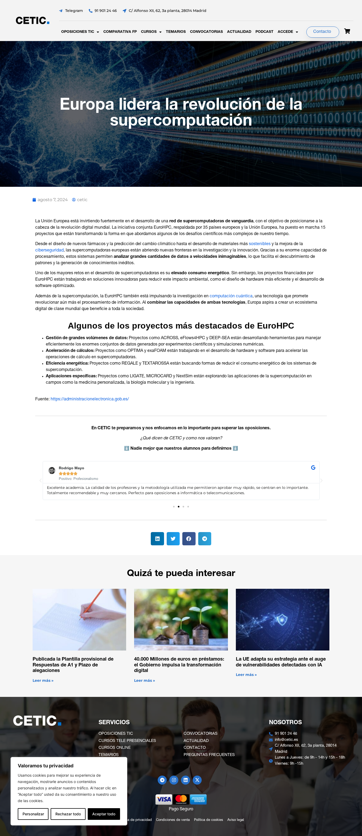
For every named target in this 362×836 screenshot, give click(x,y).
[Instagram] (173, 780)
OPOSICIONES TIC (77, 32)
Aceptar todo (103, 814)
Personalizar (33, 814)
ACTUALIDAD (239, 32)
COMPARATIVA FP (120, 32)
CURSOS (149, 32)
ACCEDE (285, 32)
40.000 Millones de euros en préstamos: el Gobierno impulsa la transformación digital (179, 665)
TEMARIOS (176, 32)
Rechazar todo (68, 814)
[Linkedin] (185, 780)
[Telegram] (162, 780)
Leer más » (43, 680)
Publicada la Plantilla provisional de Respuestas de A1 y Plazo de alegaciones (73, 665)
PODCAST (264, 32)
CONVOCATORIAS (206, 32)
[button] (40, 480)
